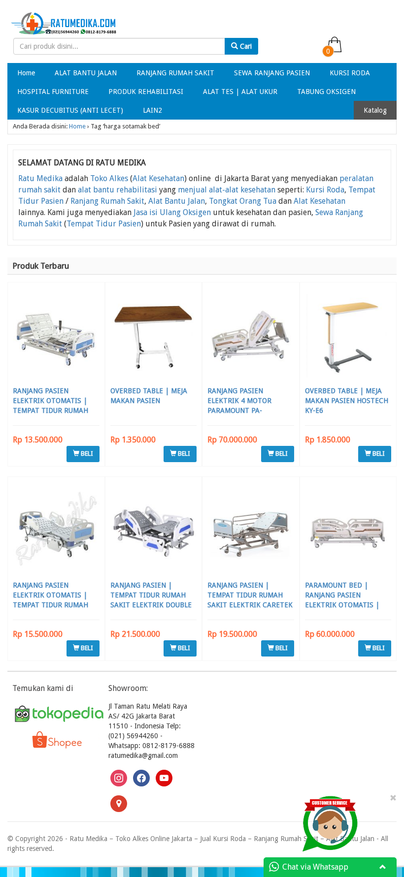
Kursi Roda (325, 189)
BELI (86, 453)
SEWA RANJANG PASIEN (272, 73)
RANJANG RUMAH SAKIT (175, 73)
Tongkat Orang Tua (242, 201)
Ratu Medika (40, 178)
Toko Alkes (109, 178)
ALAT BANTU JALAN (86, 73)
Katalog (375, 110)
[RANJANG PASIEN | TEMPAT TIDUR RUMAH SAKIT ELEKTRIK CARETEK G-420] (250, 529)
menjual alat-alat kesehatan (226, 189)
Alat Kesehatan (158, 178)
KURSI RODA (350, 73)
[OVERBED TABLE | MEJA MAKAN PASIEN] (153, 335)
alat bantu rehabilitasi (117, 189)
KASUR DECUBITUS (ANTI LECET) (70, 110)
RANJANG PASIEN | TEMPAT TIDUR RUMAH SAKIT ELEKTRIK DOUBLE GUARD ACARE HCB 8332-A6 (151, 604)
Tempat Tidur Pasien (104, 223)
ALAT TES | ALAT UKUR (240, 91)
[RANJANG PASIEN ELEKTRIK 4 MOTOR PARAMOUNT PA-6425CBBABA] (250, 335)
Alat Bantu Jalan (176, 201)
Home (26, 73)
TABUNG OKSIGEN (326, 91)
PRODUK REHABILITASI (145, 91)
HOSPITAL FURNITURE (53, 91)
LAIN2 (152, 110)
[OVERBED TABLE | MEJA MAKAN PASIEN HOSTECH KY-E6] (348, 335)
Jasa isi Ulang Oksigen (172, 212)
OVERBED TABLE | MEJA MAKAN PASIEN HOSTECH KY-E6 (346, 400)
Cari (245, 46)
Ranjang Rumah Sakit (107, 201)
